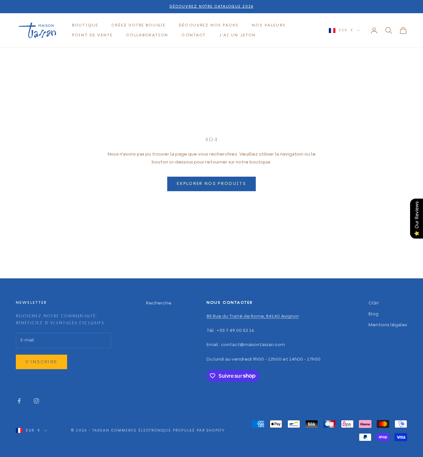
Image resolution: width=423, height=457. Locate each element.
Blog (373, 314)
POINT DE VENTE (92, 35)
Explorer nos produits (211, 184)
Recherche (159, 303)
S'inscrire (41, 361)
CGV (373, 303)
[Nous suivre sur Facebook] (19, 401)
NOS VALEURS (269, 25)
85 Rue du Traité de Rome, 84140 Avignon (253, 316)
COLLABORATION (147, 35)
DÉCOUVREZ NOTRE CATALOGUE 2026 (211, 6)
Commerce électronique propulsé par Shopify (168, 430)
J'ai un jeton (237, 35)
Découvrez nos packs (209, 25)
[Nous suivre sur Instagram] (36, 401)
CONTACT (193, 35)
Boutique (85, 25)
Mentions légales (387, 325)
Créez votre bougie (138, 25)
